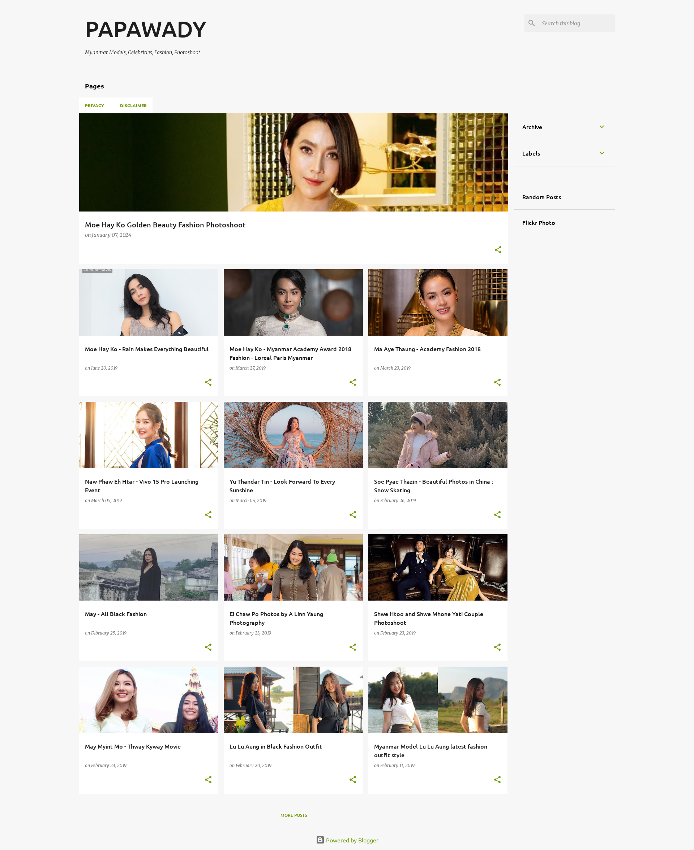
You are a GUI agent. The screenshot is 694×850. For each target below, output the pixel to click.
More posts (293, 815)
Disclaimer (133, 105)
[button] (498, 250)
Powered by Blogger (351, 840)
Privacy (94, 105)
